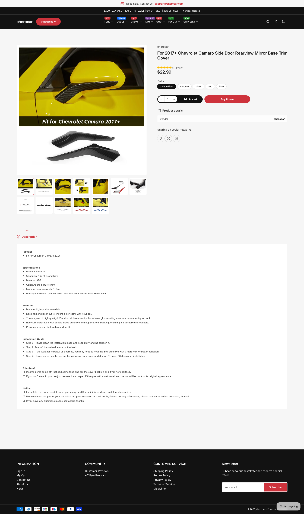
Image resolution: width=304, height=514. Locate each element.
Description (29, 236)
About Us (22, 484)
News (20, 488)
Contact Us (23, 479)
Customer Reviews (97, 471)
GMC (159, 21)
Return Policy (161, 475)
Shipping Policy (163, 471)
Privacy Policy (162, 479)
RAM (149, 21)
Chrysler (189, 21)
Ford (107, 21)
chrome (184, 86)
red (210, 86)
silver (199, 86)
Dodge (121, 21)
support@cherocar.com (169, 3)
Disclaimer (160, 488)
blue (221, 86)
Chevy (134, 21)
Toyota (172, 21)
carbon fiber (166, 86)
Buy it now (227, 99)
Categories (47, 21)
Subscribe (275, 487)
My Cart (21, 475)
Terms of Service (164, 484)
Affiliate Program (95, 475)
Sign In (21, 471)
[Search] (268, 22)
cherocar (163, 46)
